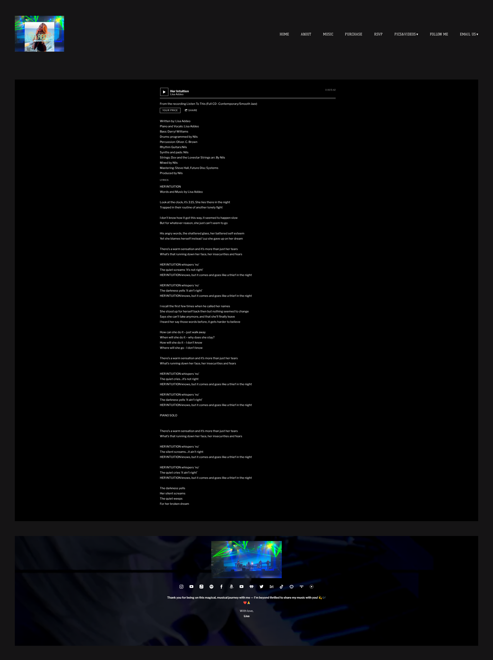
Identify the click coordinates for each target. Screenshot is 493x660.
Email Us (468, 34)
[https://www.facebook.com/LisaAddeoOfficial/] (221, 587)
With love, (246, 611)
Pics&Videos (405, 34)
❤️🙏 (247, 603)
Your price (170, 110)
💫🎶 (298, 597)
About (306, 34)
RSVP (378, 34)
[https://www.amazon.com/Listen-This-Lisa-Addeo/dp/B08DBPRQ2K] (271, 587)
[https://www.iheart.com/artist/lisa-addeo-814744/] (251, 587)
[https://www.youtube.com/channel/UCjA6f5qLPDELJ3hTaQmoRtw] (191, 587)
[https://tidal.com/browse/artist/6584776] (302, 587)
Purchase (353, 34)
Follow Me (439, 34)
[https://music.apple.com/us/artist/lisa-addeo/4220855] (201, 587)
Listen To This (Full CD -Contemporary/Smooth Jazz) (222, 104)
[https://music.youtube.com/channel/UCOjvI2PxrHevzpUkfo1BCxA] (312, 587)
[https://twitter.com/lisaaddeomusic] (261, 587)
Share (192, 110)
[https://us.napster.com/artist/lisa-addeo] (291, 587)
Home (284, 34)
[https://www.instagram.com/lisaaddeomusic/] (181, 587)
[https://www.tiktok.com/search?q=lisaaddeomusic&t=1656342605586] (281, 587)
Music (328, 34)
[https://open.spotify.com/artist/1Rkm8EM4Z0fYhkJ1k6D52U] (211, 587)
